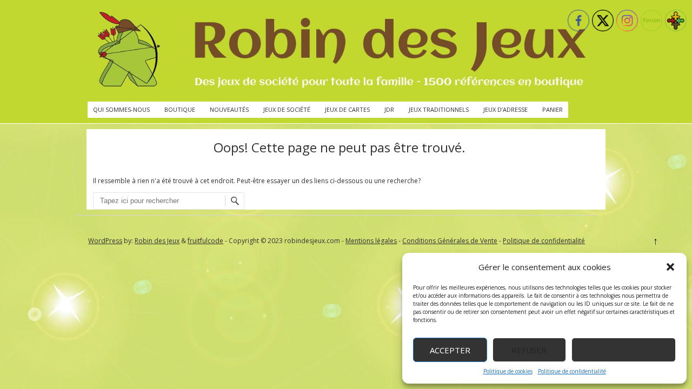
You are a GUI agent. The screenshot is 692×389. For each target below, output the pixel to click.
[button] (670, 266)
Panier (552, 109)
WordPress (105, 240)
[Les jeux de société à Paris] (339, 51)
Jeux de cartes (347, 109)
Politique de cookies (508, 371)
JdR (389, 109)
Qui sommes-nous (121, 109)
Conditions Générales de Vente (449, 240)
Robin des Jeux (157, 240)
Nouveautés (229, 109)
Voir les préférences (623, 350)
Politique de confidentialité (572, 371)
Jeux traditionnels (439, 109)
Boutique (179, 109)
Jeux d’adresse (505, 109)
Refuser (529, 350)
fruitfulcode (205, 240)
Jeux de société (286, 109)
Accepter (450, 350)
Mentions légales (371, 240)
